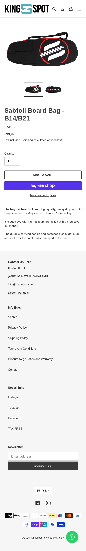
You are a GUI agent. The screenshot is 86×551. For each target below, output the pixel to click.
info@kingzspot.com (21, 284)
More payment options (43, 195)
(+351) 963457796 (20, 276)
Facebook (14, 418)
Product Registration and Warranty (30, 359)
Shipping (27, 140)
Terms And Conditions (22, 348)
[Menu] (79, 8)
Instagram (14, 397)
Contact (13, 369)
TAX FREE (15, 428)
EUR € (42, 491)
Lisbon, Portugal (18, 292)
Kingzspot (36, 537)
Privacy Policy (17, 327)
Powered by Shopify (53, 537)
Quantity (9, 153)
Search (12, 317)
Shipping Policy (18, 338)
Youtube (13, 407)
